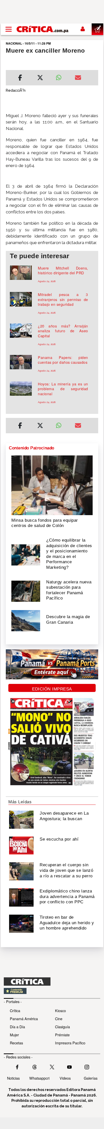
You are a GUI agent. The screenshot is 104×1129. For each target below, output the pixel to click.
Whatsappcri (39, 1078)
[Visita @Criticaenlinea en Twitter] (34, 1066)
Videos (65, 1078)
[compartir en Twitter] (40, 78)
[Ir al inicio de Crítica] (42, 29)
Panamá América (24, 1018)
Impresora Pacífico (70, 1042)
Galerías (90, 1078)
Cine (58, 1018)
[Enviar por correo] (78, 78)
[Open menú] (8, 29)
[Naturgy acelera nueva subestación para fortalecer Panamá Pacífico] (25, 590)
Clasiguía (62, 1026)
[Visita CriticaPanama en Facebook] (17, 1066)
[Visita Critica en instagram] (87, 1066)
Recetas (16, 1042)
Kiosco (60, 1010)
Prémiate (62, 1034)
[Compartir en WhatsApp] (61, 76)
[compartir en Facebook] (20, 78)
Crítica (15, 1010)
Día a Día (17, 1026)
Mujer (14, 1034)
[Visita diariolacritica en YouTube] (69, 1066)
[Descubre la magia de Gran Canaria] (25, 620)
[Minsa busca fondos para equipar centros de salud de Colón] (52, 485)
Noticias (13, 1078)
